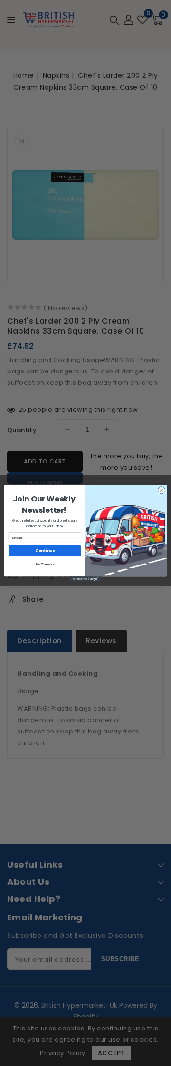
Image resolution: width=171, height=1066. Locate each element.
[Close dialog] (161, 489)
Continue (45, 550)
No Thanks (45, 564)
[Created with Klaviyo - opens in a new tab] (85, 579)
